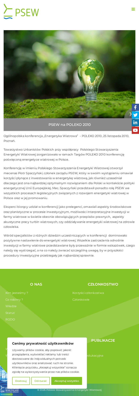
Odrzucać (40, 381)
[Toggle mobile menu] (133, 9)
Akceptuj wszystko (66, 381)
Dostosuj (21, 381)
